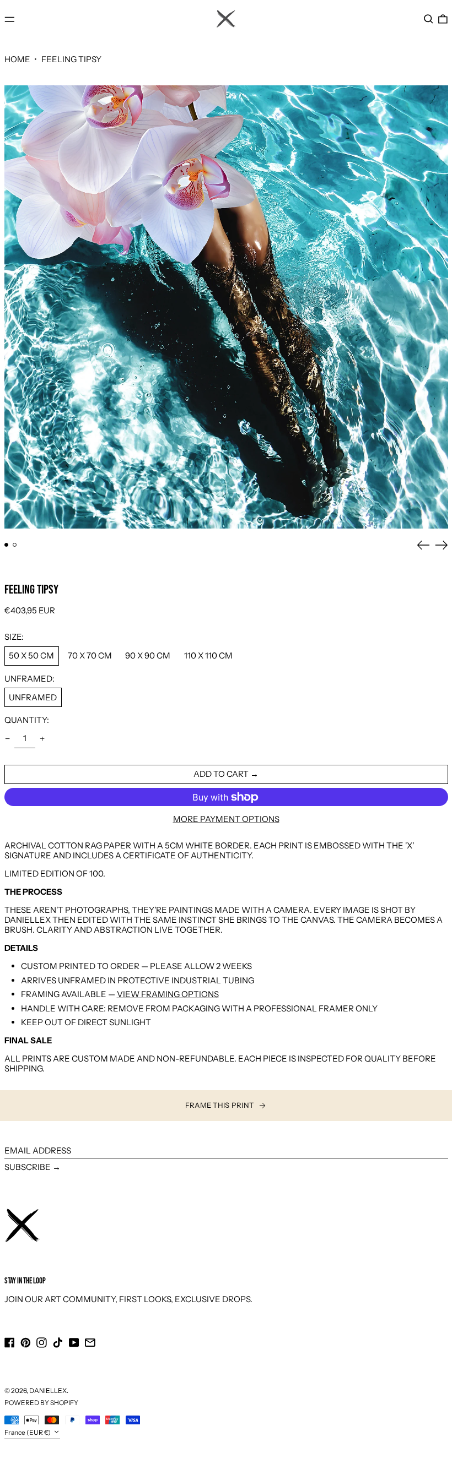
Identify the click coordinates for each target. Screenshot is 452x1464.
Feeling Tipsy (71, 59)
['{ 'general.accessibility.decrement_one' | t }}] (7, 739)
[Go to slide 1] (6, 545)
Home (17, 59)
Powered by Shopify (41, 1402)
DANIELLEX (48, 1390)
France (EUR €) (28, 1432)
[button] (428, 19)
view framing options (168, 994)
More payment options (226, 819)
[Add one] (42, 739)
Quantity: (26, 720)
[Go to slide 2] (15, 545)
